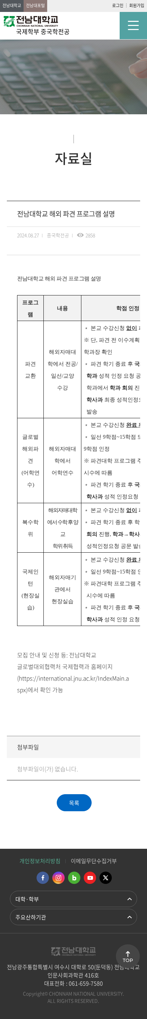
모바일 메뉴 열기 (133, 25)
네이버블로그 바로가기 (74, 878)
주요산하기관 (30, 917)
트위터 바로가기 (105, 878)
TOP (128, 960)
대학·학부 (27, 899)
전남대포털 (35, 5)
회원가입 (136, 5)
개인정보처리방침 (40, 861)
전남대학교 (11, 5)
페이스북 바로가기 (43, 878)
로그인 (117, 5)
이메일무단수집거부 (94, 861)
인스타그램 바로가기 (58, 878)
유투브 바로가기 (90, 878)
